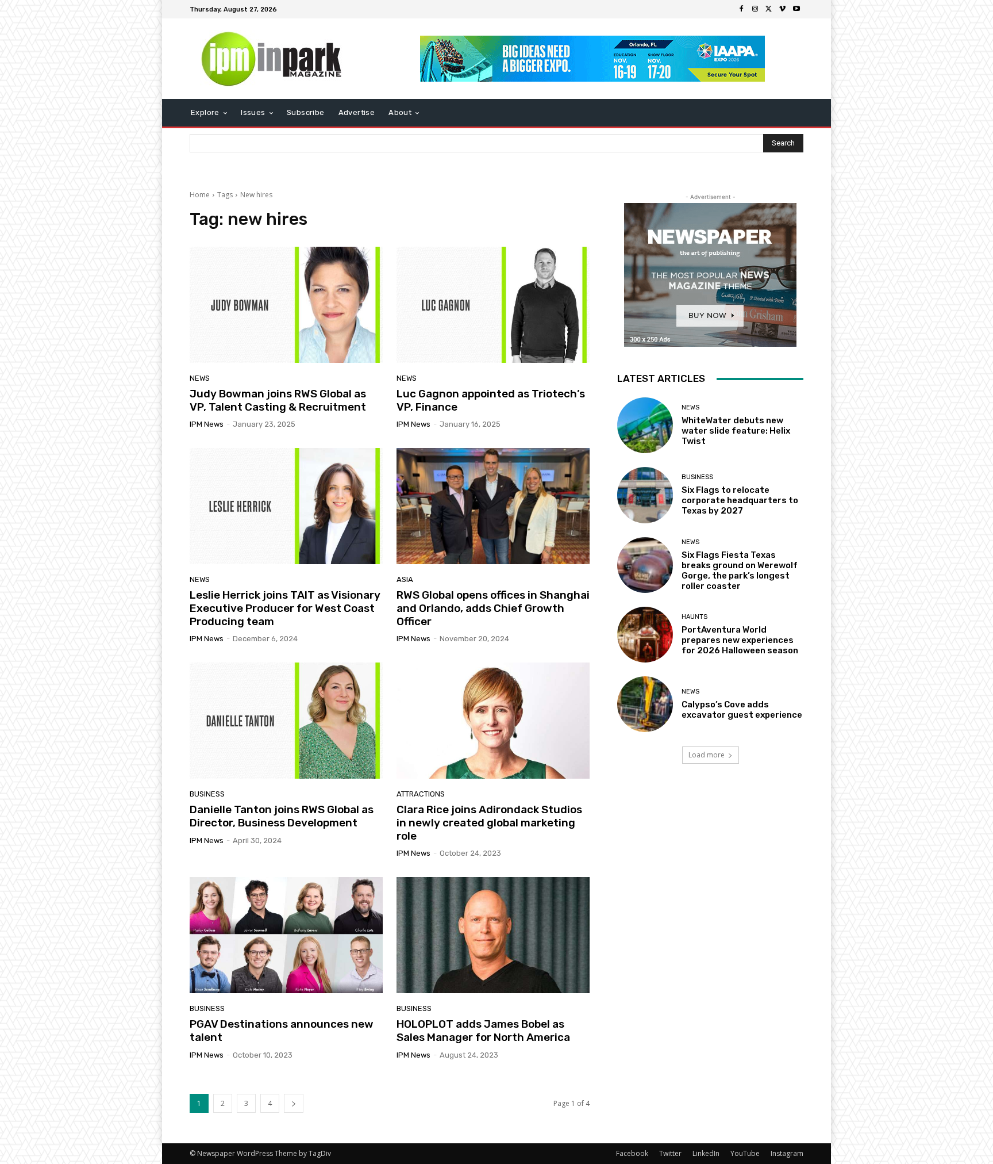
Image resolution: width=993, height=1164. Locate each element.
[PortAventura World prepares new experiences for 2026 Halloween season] (645, 635)
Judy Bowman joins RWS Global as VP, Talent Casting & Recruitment (278, 400)
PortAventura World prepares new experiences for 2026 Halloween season (740, 640)
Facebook (632, 1153)
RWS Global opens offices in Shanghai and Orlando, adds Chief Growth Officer (493, 608)
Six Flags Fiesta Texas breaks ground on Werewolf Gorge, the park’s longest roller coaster (740, 570)
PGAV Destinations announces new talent (282, 1030)
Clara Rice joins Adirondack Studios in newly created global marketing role (489, 823)
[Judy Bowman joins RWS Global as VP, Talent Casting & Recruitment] (286, 305)
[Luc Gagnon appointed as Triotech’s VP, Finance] (493, 305)
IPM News (207, 424)
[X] (769, 9)
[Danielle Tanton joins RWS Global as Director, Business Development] (286, 721)
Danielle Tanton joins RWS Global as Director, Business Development (282, 816)
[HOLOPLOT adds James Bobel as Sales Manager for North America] (493, 935)
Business (207, 794)
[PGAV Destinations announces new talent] (286, 935)
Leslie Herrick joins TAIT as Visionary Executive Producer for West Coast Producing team (285, 608)
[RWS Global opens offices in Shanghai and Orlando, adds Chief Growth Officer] (493, 506)
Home (200, 195)
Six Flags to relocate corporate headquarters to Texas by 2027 (740, 500)
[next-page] (293, 1103)
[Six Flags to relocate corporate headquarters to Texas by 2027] (645, 495)
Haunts (694, 617)
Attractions (421, 794)
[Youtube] (796, 9)
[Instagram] (755, 9)
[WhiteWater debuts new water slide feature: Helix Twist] (645, 425)
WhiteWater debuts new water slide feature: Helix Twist (736, 430)
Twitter (670, 1153)
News (200, 378)
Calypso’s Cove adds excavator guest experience (742, 709)
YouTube (745, 1153)
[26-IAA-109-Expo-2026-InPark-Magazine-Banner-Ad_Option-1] (592, 59)
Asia (405, 579)
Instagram (787, 1153)
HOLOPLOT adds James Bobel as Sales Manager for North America (483, 1030)
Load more (706, 755)
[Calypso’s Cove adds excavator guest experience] (645, 704)
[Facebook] (741, 9)
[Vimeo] (783, 9)
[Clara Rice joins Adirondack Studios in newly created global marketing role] (493, 721)
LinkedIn (705, 1153)
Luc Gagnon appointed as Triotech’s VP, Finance (491, 400)
